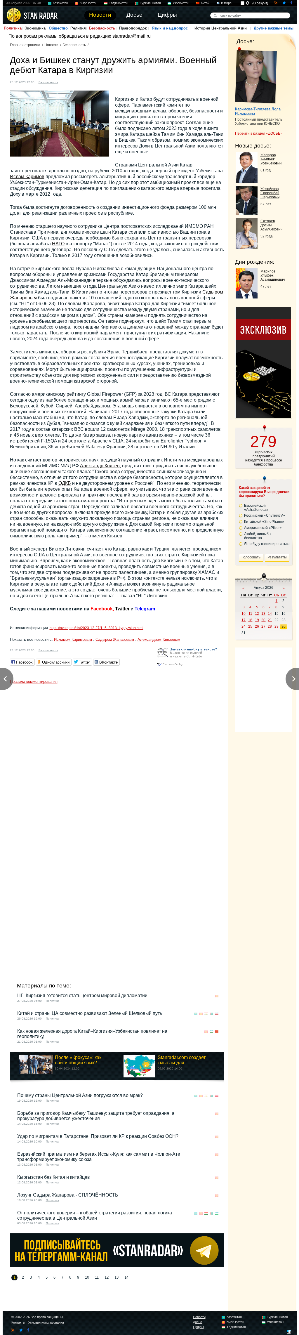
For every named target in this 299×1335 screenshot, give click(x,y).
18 (250, 620)
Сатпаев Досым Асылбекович (271, 225)
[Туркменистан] (211, 1014)
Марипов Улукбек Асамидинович (272, 275)
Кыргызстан (88, 3)
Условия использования (46, 1322)
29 (276, 626)
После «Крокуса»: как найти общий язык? (78, 1060)
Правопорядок (133, 28)
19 (257, 620)
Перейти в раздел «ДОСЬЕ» (258, 133)
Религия (78, 28)
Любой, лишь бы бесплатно (257, 536)
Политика (13, 28)
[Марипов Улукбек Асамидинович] (247, 296)
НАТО (58, 243)
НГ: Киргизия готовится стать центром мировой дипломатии (82, 995)
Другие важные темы (273, 28)
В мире (226, 3)
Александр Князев (100, 465)
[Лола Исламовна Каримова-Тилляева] (256, 75)
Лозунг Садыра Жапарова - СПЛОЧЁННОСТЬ (67, 1194)
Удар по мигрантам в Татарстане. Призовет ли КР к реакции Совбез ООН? (97, 1136)
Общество (58, 28)
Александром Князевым (159, 639)
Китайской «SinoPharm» (264, 522)
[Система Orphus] (189, 666)
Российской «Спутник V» (264, 515)
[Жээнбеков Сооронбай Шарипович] (247, 213)
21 (270, 620)
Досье (197, 1322)
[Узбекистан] (216, 1014)
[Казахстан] (195, 1014)
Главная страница (25, 45)
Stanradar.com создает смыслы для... (182, 1060)
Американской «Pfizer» (263, 528)
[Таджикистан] (206, 1014)
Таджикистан (118, 3)
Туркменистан (150, 3)
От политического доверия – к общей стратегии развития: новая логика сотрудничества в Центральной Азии (94, 1215)
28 (270, 626)
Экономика (35, 28)
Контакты (18, 1322)
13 (116, 1277)
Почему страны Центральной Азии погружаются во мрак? (80, 1095)
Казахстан (60, 3)
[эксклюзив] (263, 416)
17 (243, 620)
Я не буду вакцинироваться (267, 544)
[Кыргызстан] (66, 81)
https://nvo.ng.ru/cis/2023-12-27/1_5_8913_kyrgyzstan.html (96, 628)
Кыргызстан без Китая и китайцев (53, 1177)
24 (243, 626)
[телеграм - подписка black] (117, 1265)
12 (107, 1277)
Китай (205, 3)
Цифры (198, 1327)
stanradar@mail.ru (131, 36)
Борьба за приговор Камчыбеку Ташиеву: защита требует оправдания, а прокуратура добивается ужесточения (95, 1116)
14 (126, 1277)
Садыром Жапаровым (114, 639)
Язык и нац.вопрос (170, 28)
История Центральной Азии (220, 28)
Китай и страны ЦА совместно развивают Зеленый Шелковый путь (89, 1013)
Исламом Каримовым (73, 639)
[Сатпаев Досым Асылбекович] (247, 247)
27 (263, 626)
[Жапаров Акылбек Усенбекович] (247, 181)
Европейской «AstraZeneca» (256, 508)
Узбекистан (181, 3)
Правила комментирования (34, 681)
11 (97, 1277)
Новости (51, 45)
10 (87, 1277)
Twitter (122, 608)
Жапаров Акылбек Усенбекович (270, 159)
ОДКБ (64, 483)
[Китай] (216, 1031)
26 (257, 626)
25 (250, 626)
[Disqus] (117, 760)
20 (263, 620)
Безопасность (102, 28)
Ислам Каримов (27, 176)
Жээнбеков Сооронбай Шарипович (269, 193)
